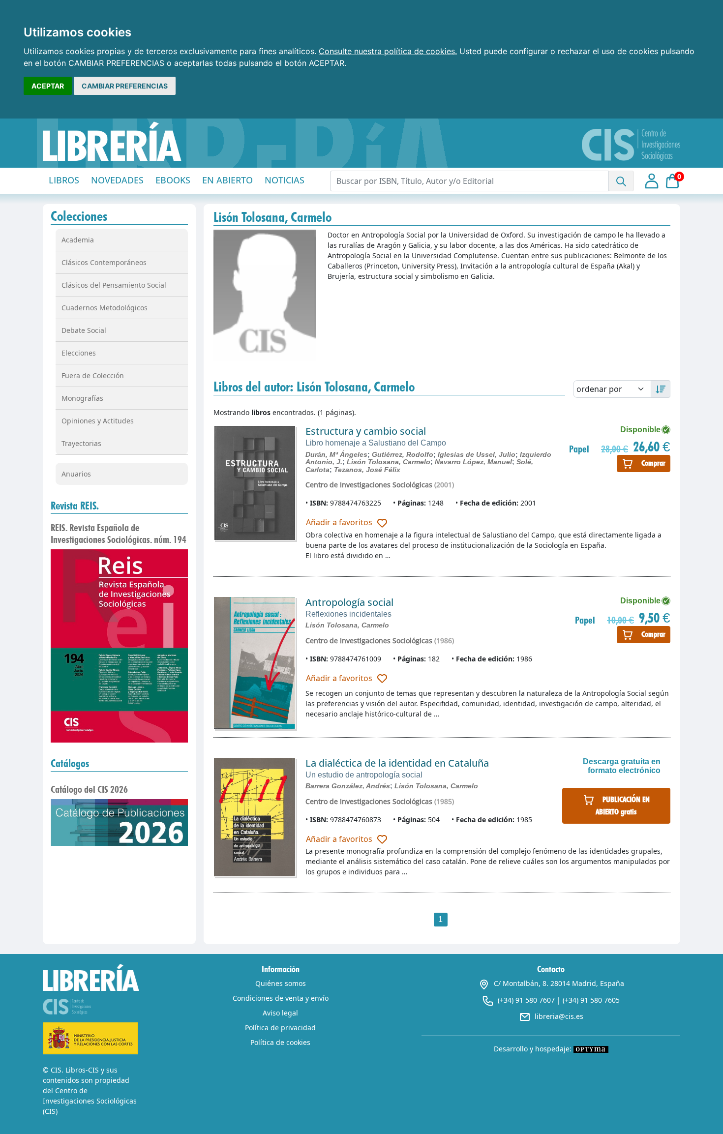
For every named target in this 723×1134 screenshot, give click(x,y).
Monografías (82, 398)
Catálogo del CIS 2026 (89, 789)
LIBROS (64, 180)
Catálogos (70, 763)
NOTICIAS (284, 180)
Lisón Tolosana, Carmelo (388, 462)
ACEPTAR (47, 86)
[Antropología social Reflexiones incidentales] (254, 663)
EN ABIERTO (227, 180)
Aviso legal (280, 1012)
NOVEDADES (117, 180)
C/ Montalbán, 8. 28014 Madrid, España (559, 983)
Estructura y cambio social (365, 431)
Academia (77, 239)
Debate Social (83, 330)
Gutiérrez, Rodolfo (402, 454)
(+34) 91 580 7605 (591, 1000)
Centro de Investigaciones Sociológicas (368, 484)
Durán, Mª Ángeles (336, 454)
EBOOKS (172, 180)
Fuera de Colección (92, 375)
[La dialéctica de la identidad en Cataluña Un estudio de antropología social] (254, 817)
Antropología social (349, 602)
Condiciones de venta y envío (281, 998)
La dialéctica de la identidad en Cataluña (397, 763)
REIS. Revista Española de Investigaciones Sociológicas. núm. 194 (118, 533)
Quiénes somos (280, 983)
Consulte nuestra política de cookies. (388, 51)
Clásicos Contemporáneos (104, 262)
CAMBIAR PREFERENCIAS (125, 86)
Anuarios (76, 473)
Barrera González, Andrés (347, 786)
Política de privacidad (280, 1027)
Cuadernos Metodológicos (104, 307)
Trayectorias (81, 443)
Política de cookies (280, 1042)
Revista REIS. (75, 505)
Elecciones (78, 353)
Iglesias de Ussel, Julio (476, 454)
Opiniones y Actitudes (97, 420)
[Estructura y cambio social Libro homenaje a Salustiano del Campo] (254, 482)
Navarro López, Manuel (473, 462)
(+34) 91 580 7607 (526, 1000)
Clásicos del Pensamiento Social (113, 285)
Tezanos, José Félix (367, 470)
